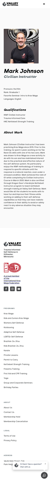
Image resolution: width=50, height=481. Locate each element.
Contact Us (9, 412)
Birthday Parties (11, 387)
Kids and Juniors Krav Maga (16, 318)
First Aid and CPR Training (15, 373)
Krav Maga (8, 314)
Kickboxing (9, 327)
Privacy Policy (10, 440)
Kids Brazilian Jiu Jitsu (14, 346)
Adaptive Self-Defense (14, 332)
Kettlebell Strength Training (16, 364)
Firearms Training (11, 369)
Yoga (6, 378)
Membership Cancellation (16, 421)
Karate (7, 350)
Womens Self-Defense (14, 323)
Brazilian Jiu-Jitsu (12, 341)
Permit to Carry (11, 360)
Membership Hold (12, 417)
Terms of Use (9, 436)
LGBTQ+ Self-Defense (13, 337)
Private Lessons (11, 355)
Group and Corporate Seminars (18, 383)
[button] (44, 4)
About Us (8, 408)
